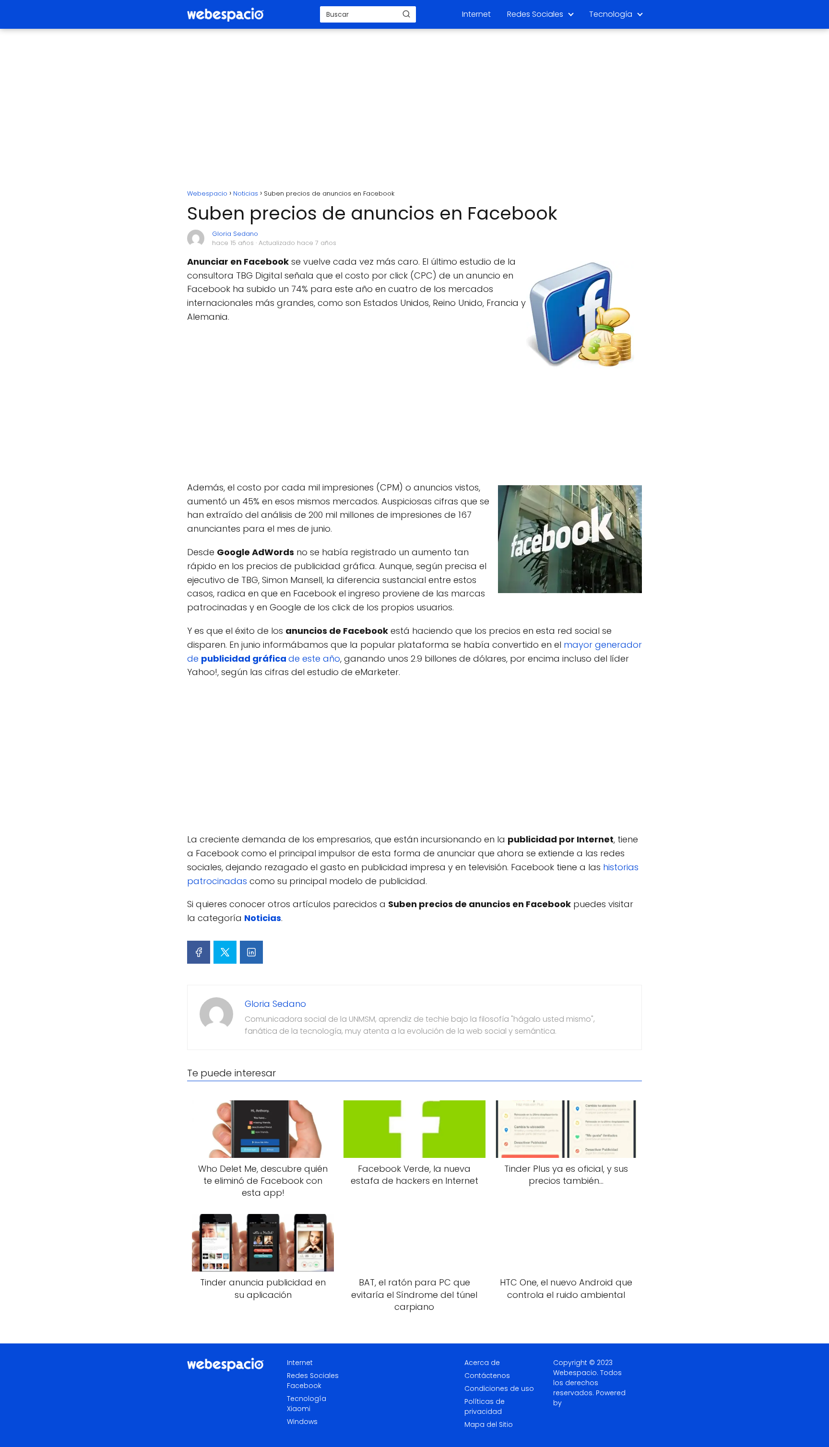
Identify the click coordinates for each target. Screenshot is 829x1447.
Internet (476, 14)
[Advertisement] (414, 110)
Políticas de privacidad (484, 1406)
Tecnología (610, 14)
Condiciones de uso (499, 1388)
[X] (225, 952)
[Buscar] (406, 14)
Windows (302, 1421)
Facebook (304, 1385)
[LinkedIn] (251, 952)
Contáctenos (487, 1375)
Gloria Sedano (235, 233)
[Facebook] (198, 952)
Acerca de (482, 1362)
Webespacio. (575, 1372)
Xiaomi (298, 1408)
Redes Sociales (535, 14)
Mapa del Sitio (488, 1424)
